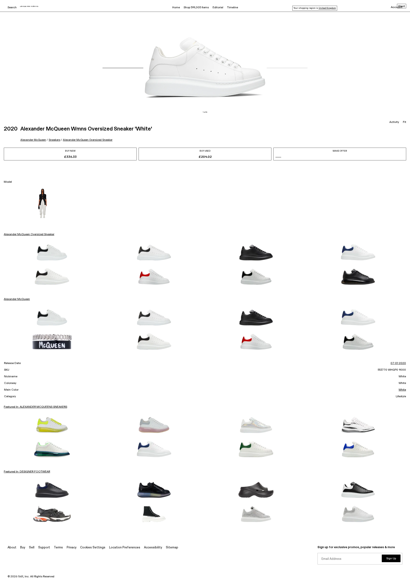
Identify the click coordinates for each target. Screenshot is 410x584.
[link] (52, 252)
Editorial (218, 7)
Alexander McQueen (33, 140)
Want (401, 6)
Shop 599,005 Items (196, 7)
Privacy (71, 547)
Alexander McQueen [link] (17, 299)
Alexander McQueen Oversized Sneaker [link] (29, 234)
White (402, 389)
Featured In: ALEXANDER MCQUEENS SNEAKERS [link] (35, 407)
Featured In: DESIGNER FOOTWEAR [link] (27, 471)
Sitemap (172, 547)
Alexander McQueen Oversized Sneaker (87, 140)
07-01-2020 (398, 363)
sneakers (54, 140)
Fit (404, 122)
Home (176, 7)
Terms (58, 547)
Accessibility (153, 547)
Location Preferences (124, 547)
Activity (394, 122)
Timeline (232, 7)
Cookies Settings (92, 547)
